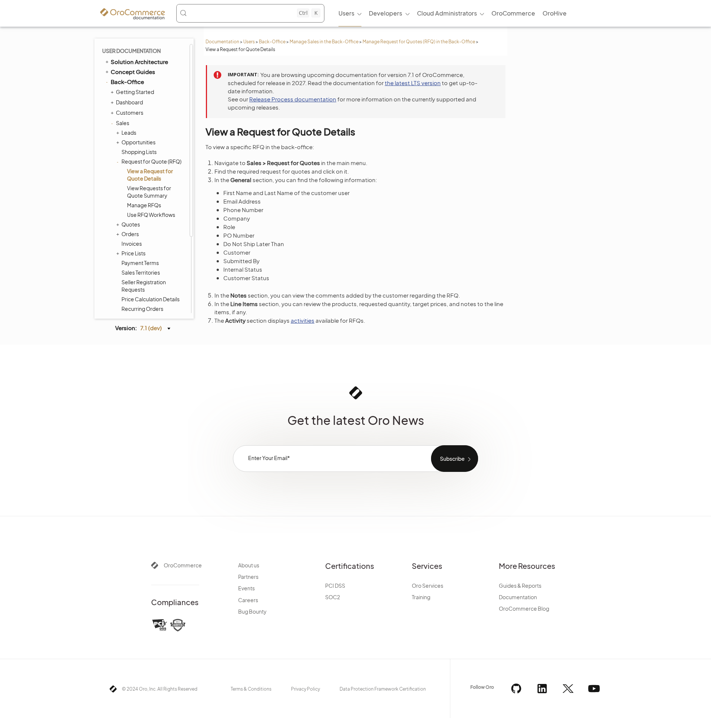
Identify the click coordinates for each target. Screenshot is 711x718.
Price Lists (133, 253)
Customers (129, 112)
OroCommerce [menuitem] (513, 13)
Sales (122, 123)
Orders (130, 234)
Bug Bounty (252, 611)
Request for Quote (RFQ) (151, 161)
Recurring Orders (142, 308)
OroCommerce (183, 565)
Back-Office (272, 41)
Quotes (130, 224)
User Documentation (131, 50)
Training (421, 597)
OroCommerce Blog (524, 608)
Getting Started (135, 91)
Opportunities (138, 142)
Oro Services (427, 585)
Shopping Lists (139, 151)
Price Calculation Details (150, 299)
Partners (248, 576)
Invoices (131, 243)
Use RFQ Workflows (151, 214)
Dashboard (129, 102)
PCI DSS (335, 585)
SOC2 (332, 597)
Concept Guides (133, 71)
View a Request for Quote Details (150, 175)
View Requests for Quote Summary (149, 192)
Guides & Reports (520, 585)
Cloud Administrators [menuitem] (447, 13)
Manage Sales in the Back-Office (324, 41)
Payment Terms (140, 262)
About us (248, 565)
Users (249, 41)
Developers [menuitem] (385, 13)
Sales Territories (140, 272)
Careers (248, 600)
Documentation (222, 41)
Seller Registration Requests (143, 286)
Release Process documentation (292, 99)
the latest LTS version (413, 82)
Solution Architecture (139, 61)
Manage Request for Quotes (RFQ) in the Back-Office (419, 41)
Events (246, 588)
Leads (128, 132)
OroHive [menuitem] (555, 13)
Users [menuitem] (346, 13)
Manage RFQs (144, 205)
